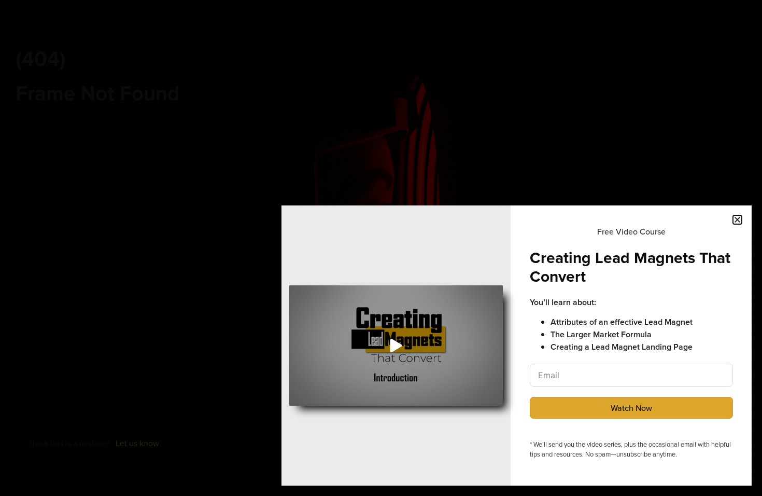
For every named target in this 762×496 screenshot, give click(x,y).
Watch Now (631, 408)
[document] (381, 248)
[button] (737, 220)
